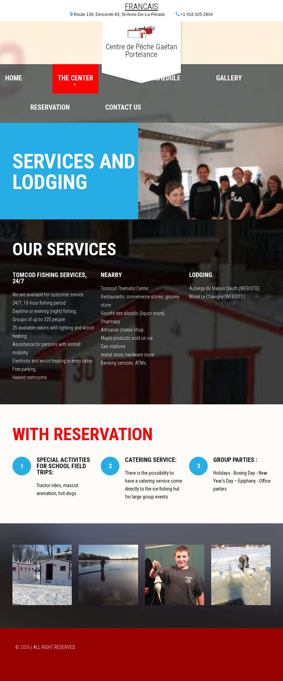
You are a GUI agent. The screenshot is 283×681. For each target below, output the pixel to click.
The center (75, 78)
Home (13, 78)
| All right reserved (53, 647)
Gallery (229, 78)
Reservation (50, 107)
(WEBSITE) (249, 288)
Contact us (123, 107)
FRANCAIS (141, 6)
